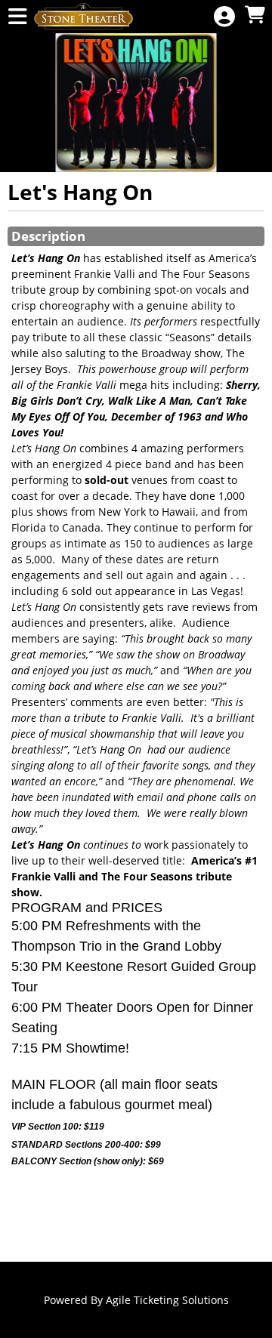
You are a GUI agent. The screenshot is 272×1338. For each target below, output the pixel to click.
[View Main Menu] (17, 17)
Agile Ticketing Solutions (167, 1300)
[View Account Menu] (224, 17)
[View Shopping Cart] (254, 15)
